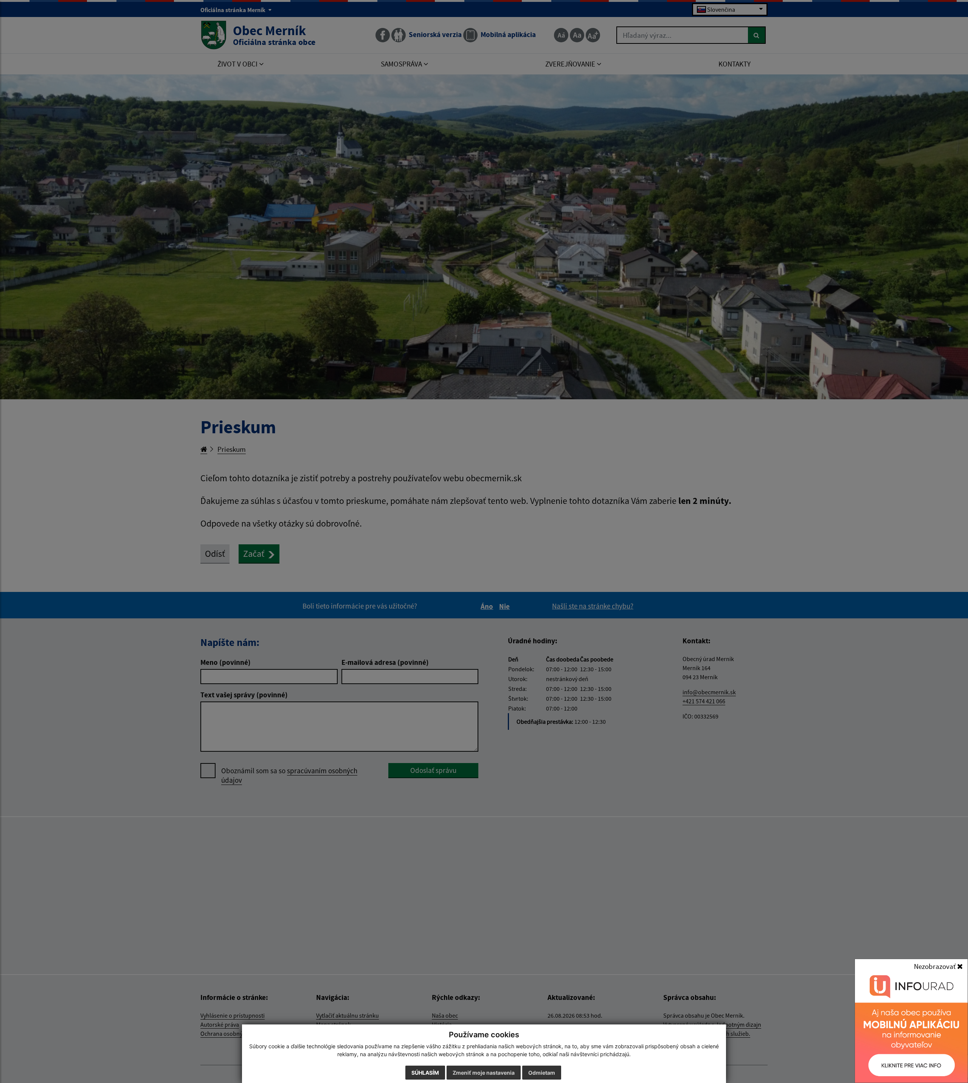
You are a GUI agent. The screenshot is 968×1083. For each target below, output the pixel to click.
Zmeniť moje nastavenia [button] (484, 1072)
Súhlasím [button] (425, 1072)
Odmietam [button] (541, 1072)
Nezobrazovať (935, 966)
